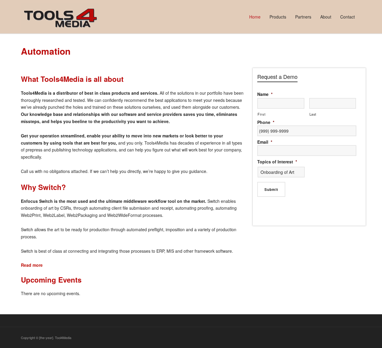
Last (313, 114)
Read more (32, 265)
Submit (271, 189)
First (261, 114)
